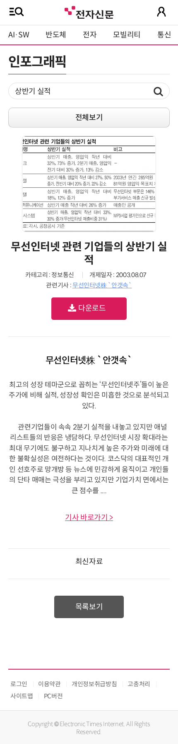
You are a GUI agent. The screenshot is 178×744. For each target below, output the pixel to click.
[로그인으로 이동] (161, 11)
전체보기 (89, 117)
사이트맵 (21, 696)
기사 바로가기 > (89, 517)
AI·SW (18, 34)
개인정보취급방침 (94, 684)
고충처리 (138, 684)
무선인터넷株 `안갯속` (102, 285)
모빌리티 (127, 34)
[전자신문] (89, 11)
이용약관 (49, 684)
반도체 (56, 34)
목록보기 (89, 606)
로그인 (18, 684)
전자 (89, 34)
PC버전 (53, 696)
